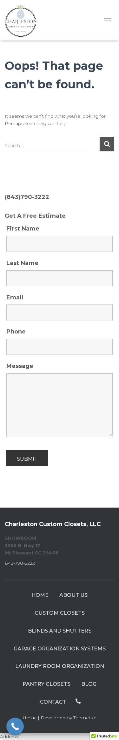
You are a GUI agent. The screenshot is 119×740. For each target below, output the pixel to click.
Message (19, 366)
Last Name (22, 263)
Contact (53, 702)
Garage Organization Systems (60, 649)
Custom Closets (60, 613)
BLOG (88, 684)
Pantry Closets (46, 684)
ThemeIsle (84, 718)
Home (40, 595)
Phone (16, 331)
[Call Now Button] (15, 726)
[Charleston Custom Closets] (23, 20)
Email (14, 297)
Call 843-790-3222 (78, 701)
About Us (73, 595)
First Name (22, 228)
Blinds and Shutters (59, 631)
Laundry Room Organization (59, 666)
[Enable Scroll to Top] (106, 727)
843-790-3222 (20, 563)
